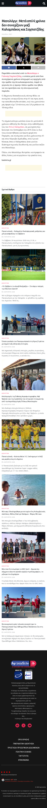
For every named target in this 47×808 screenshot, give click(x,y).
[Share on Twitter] (24, 67)
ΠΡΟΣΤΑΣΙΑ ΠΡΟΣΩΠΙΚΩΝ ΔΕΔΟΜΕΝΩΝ (23, 748)
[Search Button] (44, 3)
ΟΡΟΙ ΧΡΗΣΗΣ (23, 740)
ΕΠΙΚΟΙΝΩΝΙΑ (23, 760)
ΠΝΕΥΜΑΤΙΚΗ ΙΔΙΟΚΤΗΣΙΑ (23, 744)
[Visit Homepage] (23, 3)
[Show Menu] (3, 3)
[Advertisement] (23, 12)
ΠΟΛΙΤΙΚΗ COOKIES (23, 752)
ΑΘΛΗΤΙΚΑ (5, 228)
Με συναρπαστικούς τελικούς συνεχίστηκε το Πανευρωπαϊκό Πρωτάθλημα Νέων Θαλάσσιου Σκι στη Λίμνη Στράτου (22, 626)
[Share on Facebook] (9, 67)
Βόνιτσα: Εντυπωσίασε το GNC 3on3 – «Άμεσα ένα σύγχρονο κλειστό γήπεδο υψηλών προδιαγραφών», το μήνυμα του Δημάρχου (22, 571)
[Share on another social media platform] (38, 67)
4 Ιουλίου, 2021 (7, 34)
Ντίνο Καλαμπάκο (16, 127)
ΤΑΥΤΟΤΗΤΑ (23, 756)
